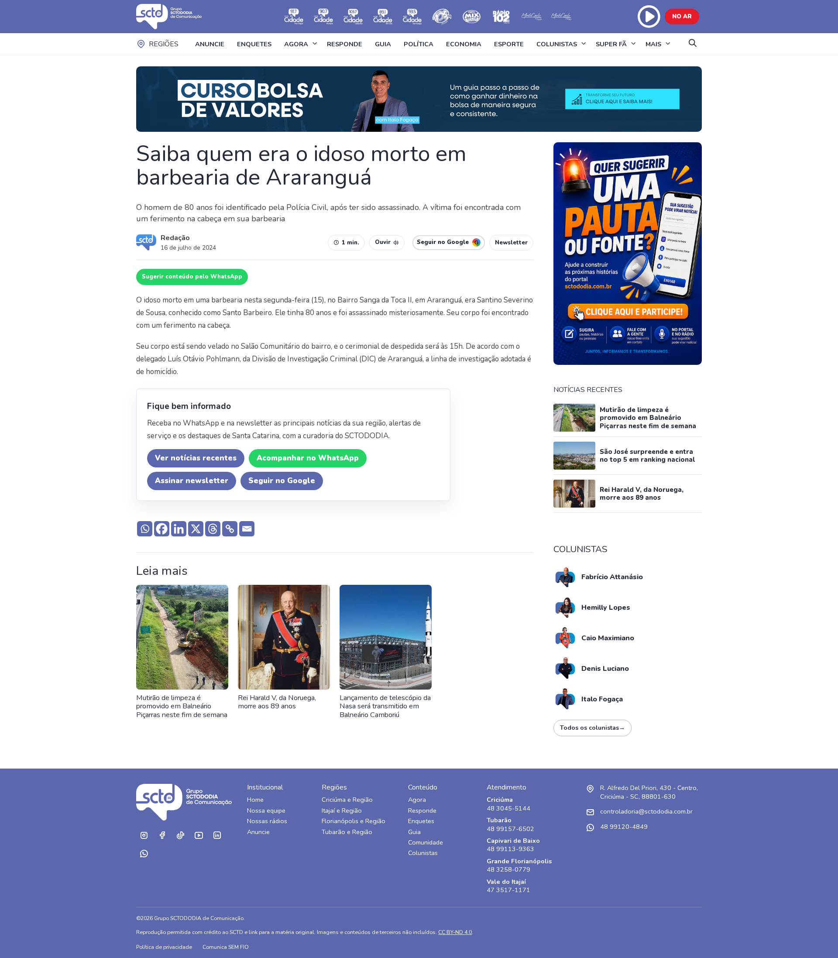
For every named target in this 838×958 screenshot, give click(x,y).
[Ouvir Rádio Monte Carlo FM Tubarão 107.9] (531, 16)
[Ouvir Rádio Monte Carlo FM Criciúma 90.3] (561, 16)
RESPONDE (344, 44)
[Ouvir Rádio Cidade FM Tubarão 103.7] (353, 16)
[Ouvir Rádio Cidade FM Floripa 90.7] (323, 16)
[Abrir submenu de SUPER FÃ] (633, 44)
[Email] (246, 528)
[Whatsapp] (144, 528)
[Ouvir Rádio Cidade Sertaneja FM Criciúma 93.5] (412, 16)
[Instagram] (143, 835)
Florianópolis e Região (353, 821)
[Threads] (212, 528)
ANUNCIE (209, 44)
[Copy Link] (229, 528)
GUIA (383, 44)
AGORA (296, 44)
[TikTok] (180, 835)
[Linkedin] (178, 528)
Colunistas (423, 853)
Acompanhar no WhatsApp (308, 458)
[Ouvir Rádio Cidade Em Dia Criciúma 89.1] (382, 16)
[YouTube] (198, 835)
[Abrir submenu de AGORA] (314, 44)
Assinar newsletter (191, 481)
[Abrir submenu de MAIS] (668, 44)
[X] (195, 528)
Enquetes (421, 821)
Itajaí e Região (342, 811)
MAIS (653, 44)
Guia (414, 832)
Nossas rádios (267, 821)
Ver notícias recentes (196, 458)
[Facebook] (161, 528)
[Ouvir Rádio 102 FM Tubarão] (501, 16)
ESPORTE (509, 44)
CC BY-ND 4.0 (455, 932)
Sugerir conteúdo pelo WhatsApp (192, 277)
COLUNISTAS (556, 44)
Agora (417, 800)
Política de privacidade (164, 947)
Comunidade (425, 842)
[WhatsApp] (143, 853)
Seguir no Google (281, 481)
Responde (422, 811)
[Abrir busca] (692, 44)
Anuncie (258, 832)
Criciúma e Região (347, 800)
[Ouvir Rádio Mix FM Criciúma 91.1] (471, 16)
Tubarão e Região (347, 832)
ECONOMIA (463, 44)
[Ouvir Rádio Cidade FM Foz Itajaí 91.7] (293, 16)
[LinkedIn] (217, 835)
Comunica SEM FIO (226, 947)
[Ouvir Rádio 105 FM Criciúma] (442, 16)
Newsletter (511, 243)
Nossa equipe (266, 811)
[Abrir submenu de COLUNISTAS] (583, 44)
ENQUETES (254, 44)
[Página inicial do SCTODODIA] (177, 16)
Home (255, 800)
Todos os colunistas (592, 728)
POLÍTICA (418, 44)
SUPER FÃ (611, 44)
